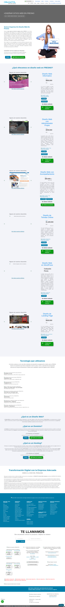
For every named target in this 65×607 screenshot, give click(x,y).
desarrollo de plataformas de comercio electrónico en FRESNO (47, 233)
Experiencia (16, 506)
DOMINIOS (38, 3)
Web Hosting (25, 448)
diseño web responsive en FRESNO (12, 46)
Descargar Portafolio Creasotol (19, 515)
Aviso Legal (4, 515)
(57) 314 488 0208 (52, 3)
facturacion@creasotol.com (52, 556)
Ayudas (42, 1)
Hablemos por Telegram (9, 573)
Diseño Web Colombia (43, 476)
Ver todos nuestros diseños (18, 88)
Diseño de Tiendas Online (47, 216)
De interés (46, 1)
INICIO (28, 3)
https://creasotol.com (52, 596)
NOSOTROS (46, 3)
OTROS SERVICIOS (42, 3)
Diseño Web (7, 419)
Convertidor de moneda (33, 564)
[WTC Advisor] (18, 127)
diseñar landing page (49, 328)
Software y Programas (30, 522)
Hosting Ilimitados (41, 506)
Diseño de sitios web (37, 486)
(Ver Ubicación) (32, 553)
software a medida (54, 486)
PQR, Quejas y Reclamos (18, 511)
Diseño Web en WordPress (47, 264)
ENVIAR (22, 541)
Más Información (45, 96)
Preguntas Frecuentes (18, 510)
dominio (15, 430)
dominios (33, 430)
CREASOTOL (36, 476)
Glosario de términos (6, 521)
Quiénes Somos (17, 505)
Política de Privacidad (6, 517)
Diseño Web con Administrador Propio (47, 122)
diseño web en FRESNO (41, 68)
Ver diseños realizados (47, 104)
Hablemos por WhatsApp (9, 553)
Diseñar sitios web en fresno (19, 13)
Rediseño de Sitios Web (30, 511)
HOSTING (35, 3)
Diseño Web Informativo (47, 75)
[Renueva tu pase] (18, 321)
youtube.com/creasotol (53, 506)
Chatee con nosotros (19, 57)
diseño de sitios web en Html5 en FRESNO (11, 38)
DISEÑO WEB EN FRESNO (12, 16)
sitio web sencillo (45, 89)
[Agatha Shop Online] (18, 216)
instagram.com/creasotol (53, 511)
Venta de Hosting (5, 506)
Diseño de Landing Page (47, 315)
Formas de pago (37, 1)
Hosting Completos (41, 505)
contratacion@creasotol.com (52, 557)
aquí (44, 236)
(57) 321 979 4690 (17, 550)
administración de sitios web (16, 487)
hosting (5, 487)
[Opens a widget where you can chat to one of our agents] (61, 605)
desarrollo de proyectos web (46, 486)
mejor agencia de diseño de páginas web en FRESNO (17, 31)
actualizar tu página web (45, 141)
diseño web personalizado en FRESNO (17, 40)
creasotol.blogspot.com (53, 512)
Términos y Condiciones (6, 516)
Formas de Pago (5, 511)
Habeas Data (5, 520)
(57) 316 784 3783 (58, 3)
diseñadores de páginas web (17, 33)
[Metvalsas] (18, 264)
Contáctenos (52, 1)
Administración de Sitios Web (42, 514)
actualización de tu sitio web (45, 191)
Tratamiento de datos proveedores (20, 520)
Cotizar (8, 57)
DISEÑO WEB (31, 3)
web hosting (39, 449)
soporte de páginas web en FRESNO (46, 367)
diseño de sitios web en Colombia (15, 481)
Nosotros (4, 510)
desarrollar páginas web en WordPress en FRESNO (47, 280)
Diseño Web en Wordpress (30, 508)
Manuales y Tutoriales (18, 512)
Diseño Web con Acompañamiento (47, 173)
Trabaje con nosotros (18, 516)
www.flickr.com (52, 510)
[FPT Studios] (18, 81)
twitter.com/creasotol (53, 505)
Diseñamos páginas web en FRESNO (25, 44)
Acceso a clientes (57, 1)
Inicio (6, 16)
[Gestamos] (18, 179)
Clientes (16, 517)
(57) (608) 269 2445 (9, 556)
